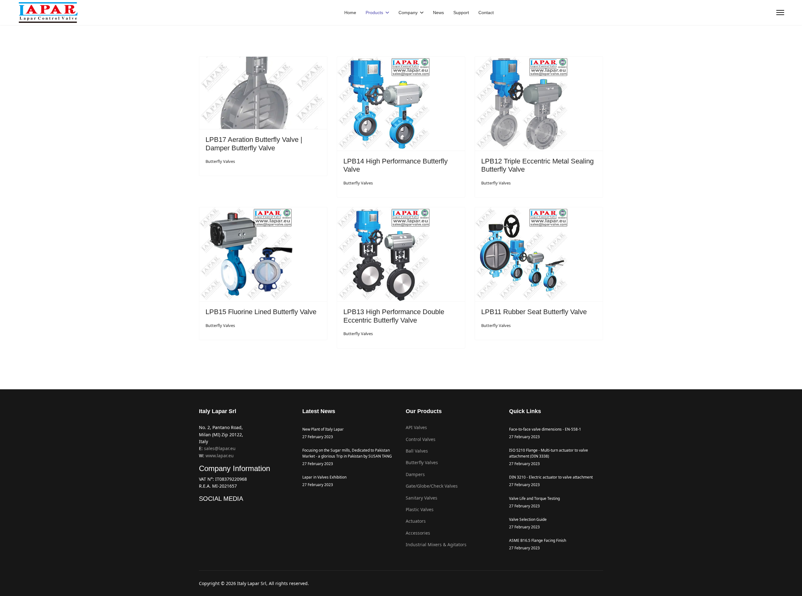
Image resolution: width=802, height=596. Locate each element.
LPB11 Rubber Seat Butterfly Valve (534, 312)
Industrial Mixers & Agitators (436, 544)
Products (374, 12)
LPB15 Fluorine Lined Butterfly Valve (261, 312)
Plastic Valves (420, 509)
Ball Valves (417, 451)
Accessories (418, 533)
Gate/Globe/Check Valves (432, 486)
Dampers (415, 474)
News (438, 12)
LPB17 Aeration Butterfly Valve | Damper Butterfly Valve (254, 144)
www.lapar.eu (220, 456)
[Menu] (780, 12)
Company (408, 12)
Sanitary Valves (421, 498)
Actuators (416, 521)
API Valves (416, 427)
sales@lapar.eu (220, 448)
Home (350, 12)
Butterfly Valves (220, 161)
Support (461, 12)
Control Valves (420, 439)
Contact (486, 12)
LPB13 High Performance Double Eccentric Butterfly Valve (393, 316)
